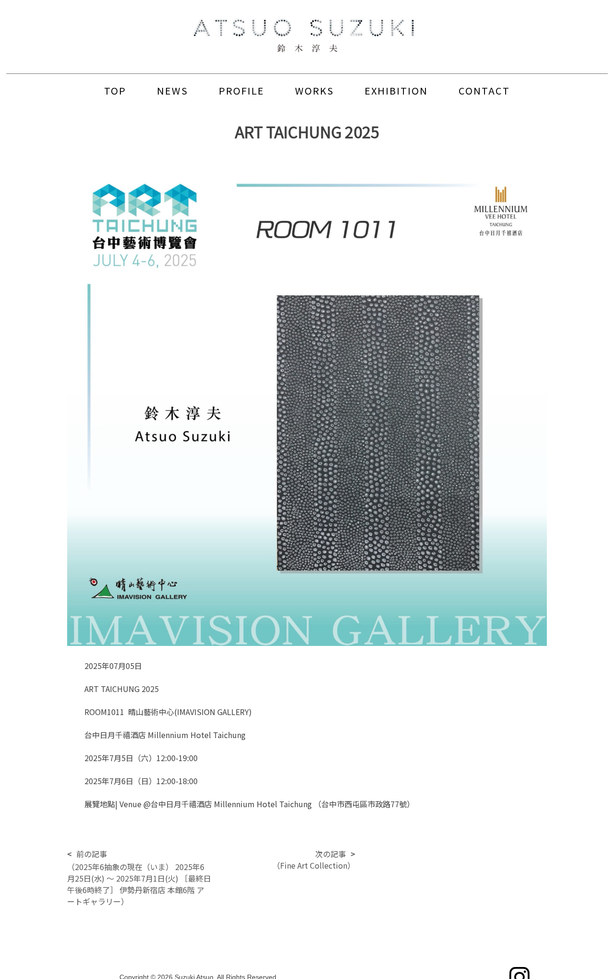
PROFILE (241, 90)
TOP (115, 90)
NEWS (172, 90)
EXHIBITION (396, 90)
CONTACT (484, 90)
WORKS (314, 90)
